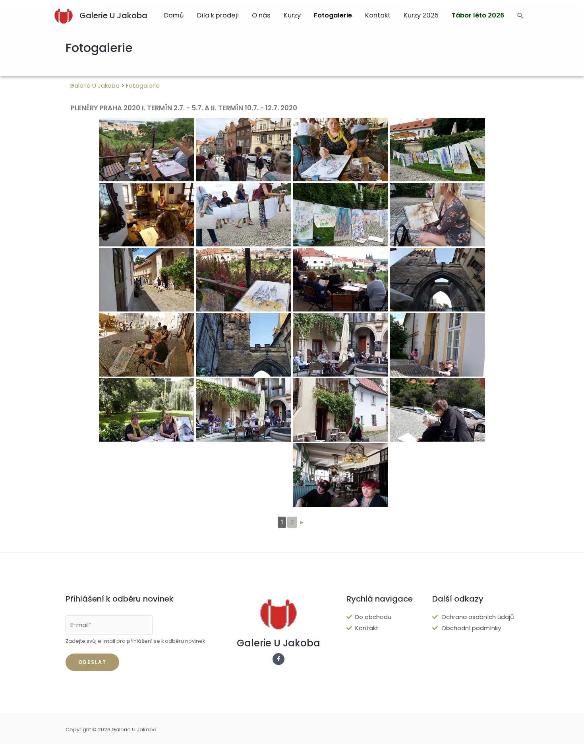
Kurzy (292, 15)
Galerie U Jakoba (113, 15)
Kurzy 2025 (421, 15)
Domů (174, 15)
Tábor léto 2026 (478, 15)
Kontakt (378, 15)
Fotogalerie (333, 15)
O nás (261, 15)
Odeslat (92, 662)
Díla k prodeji (218, 15)
